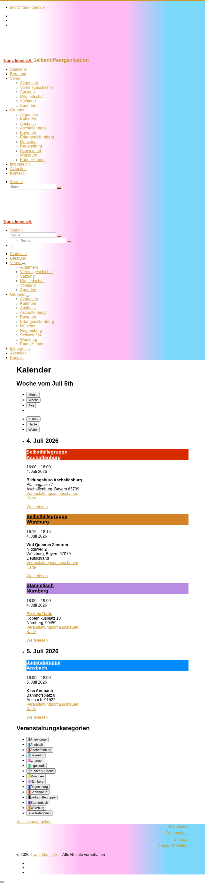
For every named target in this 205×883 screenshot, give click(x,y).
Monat (33, 395)
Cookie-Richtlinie (173, 846)
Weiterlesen (37, 506)
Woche (33, 400)
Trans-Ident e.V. (44, 854)
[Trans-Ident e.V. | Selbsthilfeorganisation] (31, 55)
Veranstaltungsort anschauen (52, 493)
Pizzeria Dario (39, 614)
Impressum (178, 826)
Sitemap (181, 839)
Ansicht (34, 822)
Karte (31, 498)
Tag (31, 405)
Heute (32, 424)
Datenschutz (177, 833)
